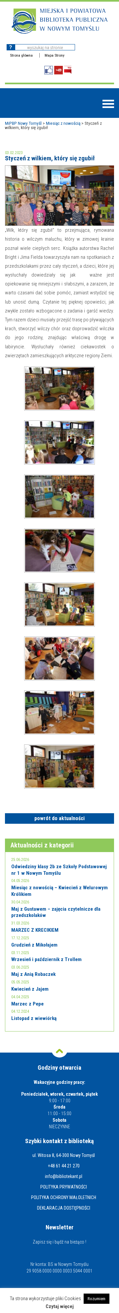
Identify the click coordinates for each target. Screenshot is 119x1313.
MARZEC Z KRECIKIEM (35, 930)
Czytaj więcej (60, 1306)
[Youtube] (58, 70)
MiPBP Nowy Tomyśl (23, 123)
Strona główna (21, 55)
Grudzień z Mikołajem (34, 945)
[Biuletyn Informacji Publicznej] (67, 70)
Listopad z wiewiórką (34, 1018)
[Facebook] (48, 70)
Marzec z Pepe (27, 1004)
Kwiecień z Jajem (30, 989)
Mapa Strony (54, 55)
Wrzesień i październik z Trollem (46, 959)
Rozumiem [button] (96, 1298)
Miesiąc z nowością (63, 123)
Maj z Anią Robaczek (33, 974)
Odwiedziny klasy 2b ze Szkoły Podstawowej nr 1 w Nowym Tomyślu (59, 870)
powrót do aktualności (59, 818)
